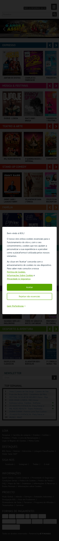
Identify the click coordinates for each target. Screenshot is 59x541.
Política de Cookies (16, 271)
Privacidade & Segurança (18, 278)
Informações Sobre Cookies (20, 275)
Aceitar (29, 287)
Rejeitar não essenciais (29, 296)
